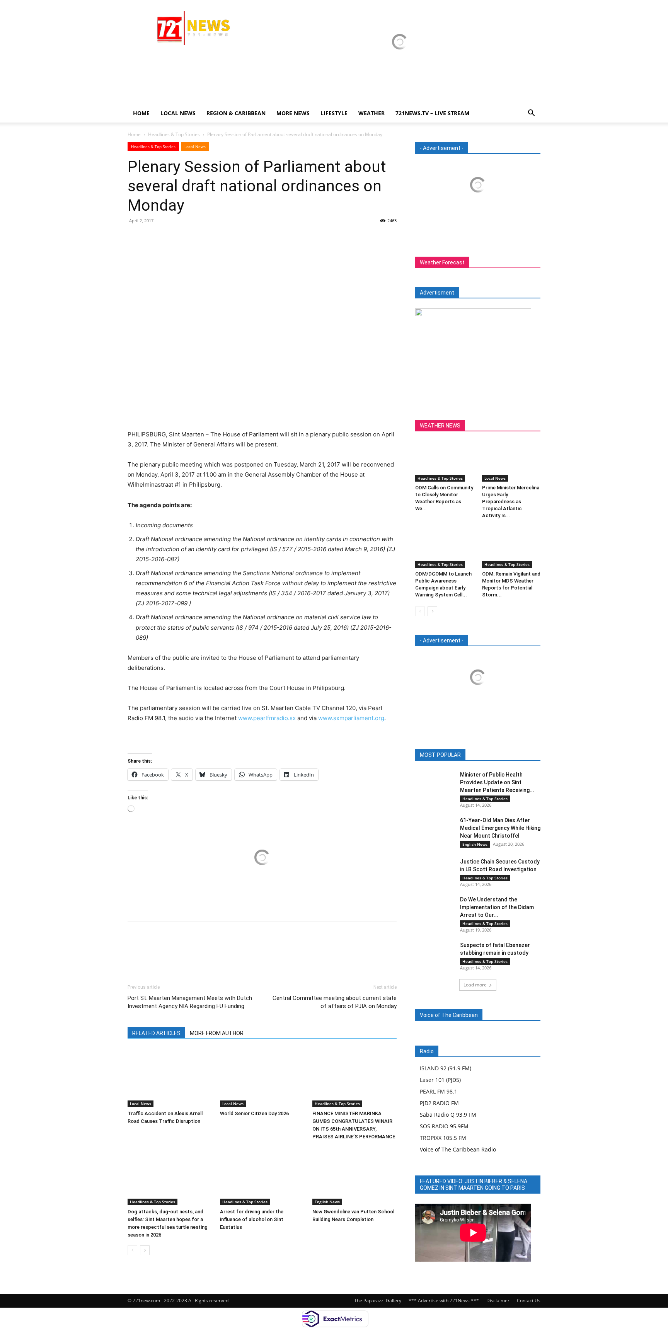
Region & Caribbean (236, 113)
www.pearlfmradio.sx (267, 718)
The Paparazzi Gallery (377, 1300)
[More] (207, 238)
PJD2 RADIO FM (439, 1103)
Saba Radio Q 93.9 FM (448, 1114)
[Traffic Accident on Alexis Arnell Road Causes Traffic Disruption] (170, 1078)
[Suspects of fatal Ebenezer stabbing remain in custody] (434, 954)
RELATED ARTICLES (156, 1033)
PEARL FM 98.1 (438, 1091)
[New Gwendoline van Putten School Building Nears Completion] (354, 1176)
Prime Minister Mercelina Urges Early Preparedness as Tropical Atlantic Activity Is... (510, 501)
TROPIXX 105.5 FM (443, 1137)
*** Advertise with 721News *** (444, 1300)
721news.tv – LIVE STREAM (432, 113)
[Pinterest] (171, 238)
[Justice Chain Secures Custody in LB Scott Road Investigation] (434, 871)
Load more (475, 984)
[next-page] (145, 1250)
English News (327, 1201)
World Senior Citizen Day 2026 (255, 1113)
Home (141, 113)
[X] (153, 238)
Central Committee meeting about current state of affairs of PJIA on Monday (335, 1002)
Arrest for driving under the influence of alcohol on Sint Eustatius (251, 1219)
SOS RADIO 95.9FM (444, 1126)
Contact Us (528, 1300)
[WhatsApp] (188, 238)
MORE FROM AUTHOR (217, 1033)
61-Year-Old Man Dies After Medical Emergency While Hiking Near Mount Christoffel (500, 828)
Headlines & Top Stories (174, 134)
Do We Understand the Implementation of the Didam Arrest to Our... (497, 907)
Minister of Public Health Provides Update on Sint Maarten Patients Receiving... (497, 782)
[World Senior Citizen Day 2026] (262, 1078)
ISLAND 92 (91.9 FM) (445, 1068)
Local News (178, 113)
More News (293, 113)
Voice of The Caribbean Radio (458, 1149)
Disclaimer (498, 1300)
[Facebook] (135, 238)
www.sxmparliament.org (351, 718)
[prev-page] (132, 1250)
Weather (371, 113)
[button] (531, 114)
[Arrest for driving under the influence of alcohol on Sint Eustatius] (262, 1176)
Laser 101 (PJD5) (440, 1079)
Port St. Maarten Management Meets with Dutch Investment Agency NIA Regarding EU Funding (190, 1002)
